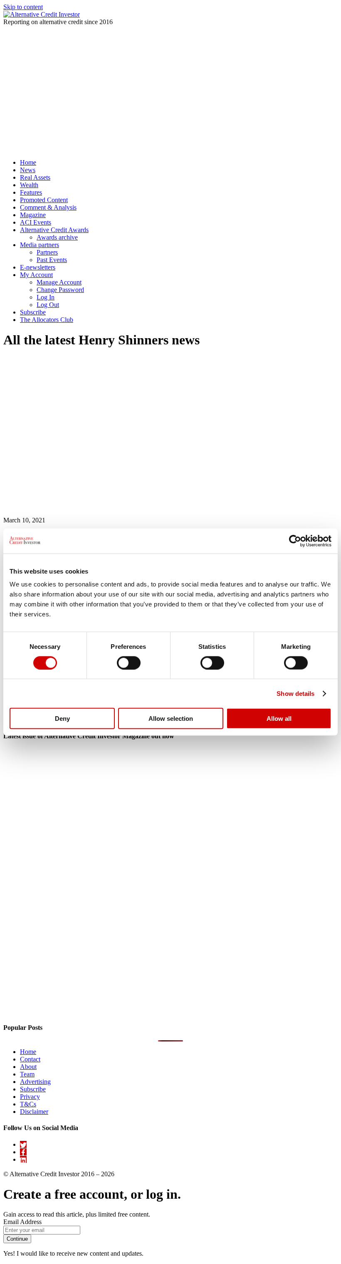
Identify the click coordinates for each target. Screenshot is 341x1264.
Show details (295, 693)
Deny (62, 718)
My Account (36, 274)
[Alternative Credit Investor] (41, 14)
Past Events (52, 259)
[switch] (129, 662)
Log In (45, 297)
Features (31, 192)
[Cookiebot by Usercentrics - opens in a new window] (295, 540)
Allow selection (170, 718)
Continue (17, 1239)
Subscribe (33, 312)
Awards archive (57, 237)
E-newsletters (37, 267)
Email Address (22, 1221)
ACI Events (35, 222)
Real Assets (35, 177)
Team (27, 1074)
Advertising (35, 1081)
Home (28, 162)
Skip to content (23, 6)
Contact (30, 1059)
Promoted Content (44, 199)
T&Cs (28, 1104)
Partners (47, 252)
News (27, 169)
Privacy (30, 1096)
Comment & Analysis (48, 207)
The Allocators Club (46, 319)
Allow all (279, 718)
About (28, 1066)
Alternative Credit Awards (54, 229)
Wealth (29, 184)
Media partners (39, 244)
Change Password (60, 289)
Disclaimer (34, 1111)
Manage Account (59, 282)
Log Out (48, 304)
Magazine (33, 214)
